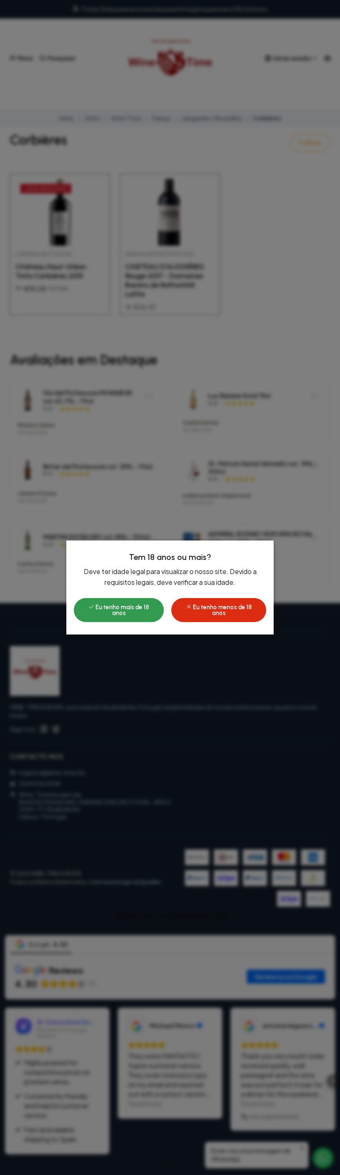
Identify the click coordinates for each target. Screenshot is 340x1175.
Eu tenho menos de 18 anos (222, 610)
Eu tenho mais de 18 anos (121, 610)
